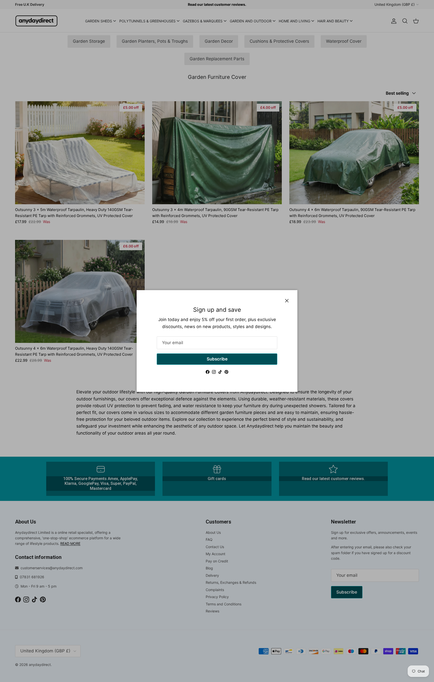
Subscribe (217, 358)
